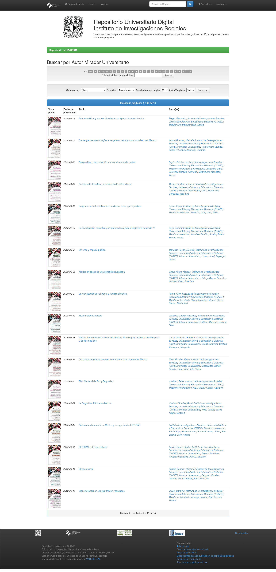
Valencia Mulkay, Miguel (203, 300)
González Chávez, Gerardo (192, 456)
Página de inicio (75, 4)
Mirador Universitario (179, 124)
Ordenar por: (73, 90)
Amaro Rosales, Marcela (181, 140)
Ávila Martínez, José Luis (181, 281)
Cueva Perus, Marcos (180, 271)
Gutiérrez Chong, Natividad (182, 315)
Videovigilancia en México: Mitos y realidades (102, 490)
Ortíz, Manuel (198, 387)
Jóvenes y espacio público (92, 249)
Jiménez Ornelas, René (181, 403)
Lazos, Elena (175, 206)
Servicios (205, 4)
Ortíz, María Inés (210, 190)
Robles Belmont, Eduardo (192, 149)
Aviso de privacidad (186, 552)
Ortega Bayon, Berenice (214, 278)
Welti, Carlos (197, 124)
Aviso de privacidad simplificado (193, 549)
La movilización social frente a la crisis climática (103, 293)
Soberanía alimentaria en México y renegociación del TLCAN (109, 425)
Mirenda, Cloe (198, 212)
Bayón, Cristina (176, 162)
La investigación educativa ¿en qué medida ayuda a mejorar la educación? (117, 227)
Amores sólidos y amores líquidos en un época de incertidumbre (111, 118)
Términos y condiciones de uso (192, 562)
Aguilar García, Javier (180, 447)
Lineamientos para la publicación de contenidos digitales (205, 555)
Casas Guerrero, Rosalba (182, 337)
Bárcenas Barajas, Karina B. (183, 171)
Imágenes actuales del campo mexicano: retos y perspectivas (110, 206)
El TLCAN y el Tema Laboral (93, 447)
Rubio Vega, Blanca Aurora (182, 431)
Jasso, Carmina (177, 490)
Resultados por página (147, 90)
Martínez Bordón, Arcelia (203, 234)
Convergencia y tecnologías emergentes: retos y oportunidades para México (117, 140)
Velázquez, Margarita (179, 347)
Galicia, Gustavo (214, 387)
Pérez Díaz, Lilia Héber (189, 369)
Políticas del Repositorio (189, 558)
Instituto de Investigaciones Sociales (206, 118)
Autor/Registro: (177, 90)
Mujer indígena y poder (90, 315)
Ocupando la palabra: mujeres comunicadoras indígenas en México (113, 359)
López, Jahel (208, 256)
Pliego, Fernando (177, 118)
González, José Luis (179, 193)
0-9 (90, 71)
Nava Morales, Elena (179, 359)
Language (220, 4)
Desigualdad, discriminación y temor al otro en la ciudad (107, 162)
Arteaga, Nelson (199, 497)
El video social (86, 468)
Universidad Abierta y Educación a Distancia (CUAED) (196, 121)
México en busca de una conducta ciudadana (102, 271)
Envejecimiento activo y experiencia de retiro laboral (105, 184)
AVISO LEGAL (93, 558)
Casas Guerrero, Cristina (214, 343)
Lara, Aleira (212, 212)
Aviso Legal (182, 546)
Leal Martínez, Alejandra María (206, 168)
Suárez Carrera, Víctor (208, 431)
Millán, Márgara (209, 321)
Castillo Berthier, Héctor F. (182, 468)
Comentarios (241, 533)
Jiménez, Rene (176, 381)
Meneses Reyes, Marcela (182, 249)
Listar (92, 4)
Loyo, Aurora (175, 227)
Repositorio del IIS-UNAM (63, 50)
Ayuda (104, 4)
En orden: (112, 90)
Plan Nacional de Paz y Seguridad (96, 381)
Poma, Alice (175, 293)
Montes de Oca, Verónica (181, 184)
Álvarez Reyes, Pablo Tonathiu (193, 478)
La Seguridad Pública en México (95, 403)
